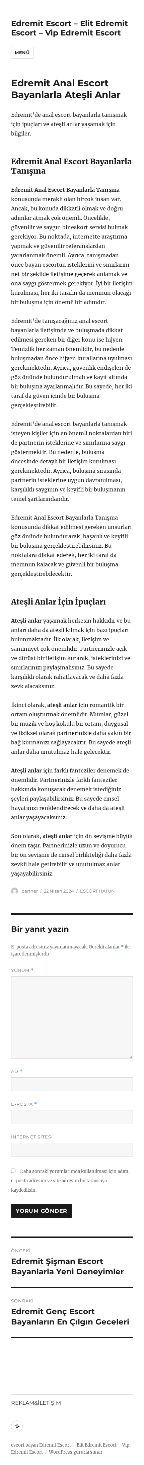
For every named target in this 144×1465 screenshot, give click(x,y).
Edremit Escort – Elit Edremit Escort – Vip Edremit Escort (69, 28)
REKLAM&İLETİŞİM (36, 1403)
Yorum (22, 970)
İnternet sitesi (32, 1136)
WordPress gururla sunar (75, 1452)
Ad (17, 1071)
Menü (22, 52)
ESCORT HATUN (97, 891)
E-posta (24, 1104)
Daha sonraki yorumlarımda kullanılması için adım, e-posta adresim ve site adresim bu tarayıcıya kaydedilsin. (70, 1181)
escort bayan (24, 1445)
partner (29, 891)
